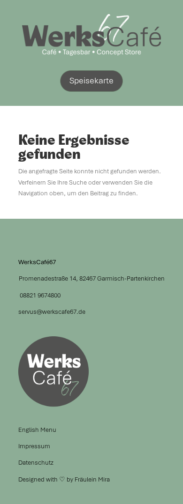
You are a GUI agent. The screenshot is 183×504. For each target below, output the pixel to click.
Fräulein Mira (92, 479)
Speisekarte (91, 80)
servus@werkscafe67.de (51, 312)
